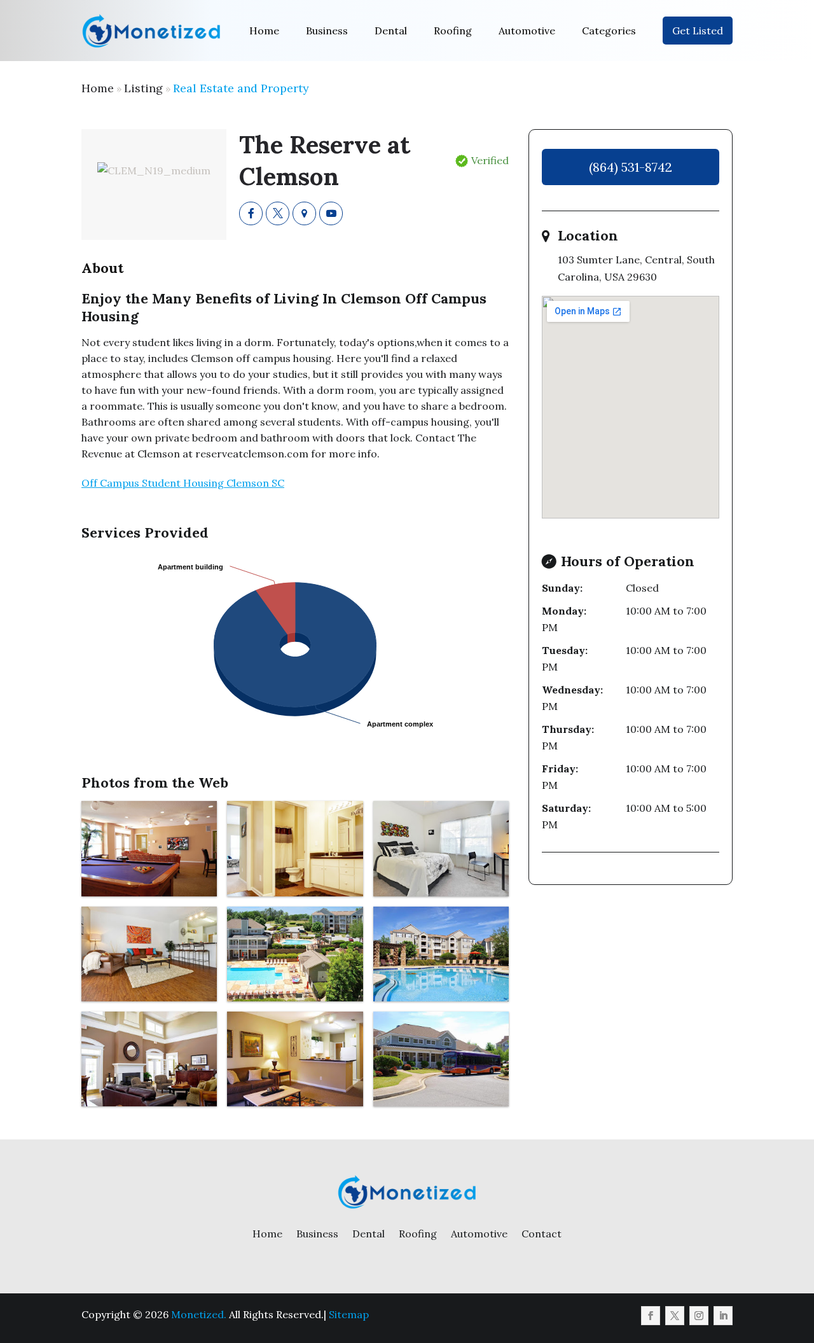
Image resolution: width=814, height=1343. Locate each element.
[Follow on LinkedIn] (723, 1315)
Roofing (453, 30)
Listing (143, 88)
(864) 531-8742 (630, 167)
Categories (609, 30)
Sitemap (349, 1314)
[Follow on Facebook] (650, 1315)
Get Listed (697, 30)
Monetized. (198, 1314)
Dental (391, 30)
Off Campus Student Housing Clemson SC (182, 483)
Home (264, 30)
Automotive (527, 30)
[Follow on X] (674, 1315)
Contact (541, 1233)
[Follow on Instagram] (698, 1315)
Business (327, 30)
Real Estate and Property (241, 88)
